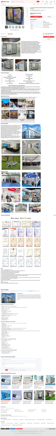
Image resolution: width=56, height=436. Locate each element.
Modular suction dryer (17, 409)
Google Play (7, 428)
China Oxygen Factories (22, 423)
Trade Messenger (12, 428)
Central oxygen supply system (16, 323)
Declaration (36, 433)
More (1, 426)
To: (4, 361)
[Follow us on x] (50, 428)
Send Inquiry (36, 16)
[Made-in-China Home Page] (5, 1)
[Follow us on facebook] (49, 428)
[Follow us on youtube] (52, 428)
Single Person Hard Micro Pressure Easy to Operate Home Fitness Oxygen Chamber (39, 402)
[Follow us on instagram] (51, 428)
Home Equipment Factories (9, 423)
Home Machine (16, 423)
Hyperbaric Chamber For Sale (50, 423)
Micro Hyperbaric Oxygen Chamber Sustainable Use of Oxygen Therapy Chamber (27, 402)
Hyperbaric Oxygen (43, 423)
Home (1, 5)
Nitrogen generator (44, 409)
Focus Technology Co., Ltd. (22, 433)
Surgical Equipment (15, 419)
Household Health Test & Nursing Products (6, 419)
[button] (35, 1)
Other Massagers (21, 419)
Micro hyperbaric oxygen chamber (32, 409)
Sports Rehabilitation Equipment (41, 419)
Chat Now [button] (49, 16)
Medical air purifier (44, 411)
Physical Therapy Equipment (16, 5)
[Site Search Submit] (38, 1)
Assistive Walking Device (49, 419)
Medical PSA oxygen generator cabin (5, 409)
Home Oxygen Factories (36, 423)
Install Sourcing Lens (19, 428)
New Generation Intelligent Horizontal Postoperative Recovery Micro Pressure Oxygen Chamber (27, 386)
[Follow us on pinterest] (53, 428)
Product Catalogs (11, 408)
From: (4, 359)
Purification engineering (24, 323)
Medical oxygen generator (9, 323)
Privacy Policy (39, 433)
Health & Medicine (5, 5)
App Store (2, 428)
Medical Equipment (10, 5)
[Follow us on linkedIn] (54, 428)
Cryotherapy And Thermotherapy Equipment (30, 419)
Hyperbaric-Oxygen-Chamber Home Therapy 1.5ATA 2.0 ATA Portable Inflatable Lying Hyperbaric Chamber (16, 386)
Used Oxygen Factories (29, 423)
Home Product (3, 423)
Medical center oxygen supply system (18, 411)
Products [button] (13, 1)
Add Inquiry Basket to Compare (15, 29)
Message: (4, 363)
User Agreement (32, 433)
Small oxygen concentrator (4, 411)
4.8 (46, 34)
